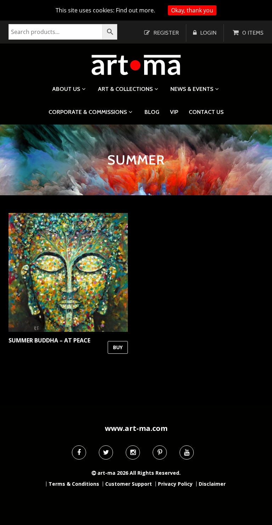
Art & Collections (125, 89)
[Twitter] (106, 452)
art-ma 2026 (112, 472)
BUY (118, 347)
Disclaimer (212, 483)
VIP (174, 112)
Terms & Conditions (74, 483)
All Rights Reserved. (155, 472)
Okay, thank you (192, 10)
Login (208, 32)
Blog (151, 112)
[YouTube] (187, 452)
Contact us (206, 112)
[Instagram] (133, 452)
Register (166, 32)
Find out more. (135, 10)
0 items (253, 32)
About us (66, 89)
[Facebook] (79, 452)
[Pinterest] (160, 452)
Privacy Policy (175, 483)
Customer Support (128, 483)
